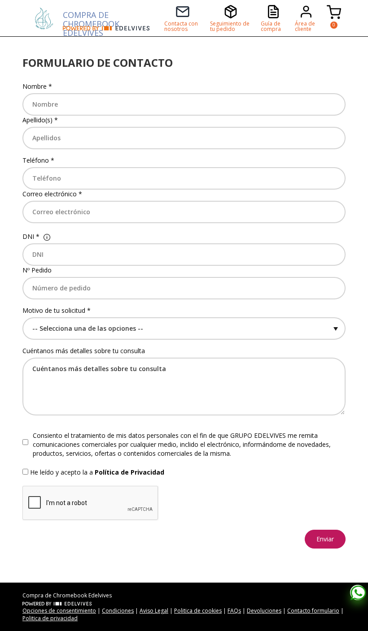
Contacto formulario (313, 610)
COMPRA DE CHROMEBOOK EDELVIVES (91, 17)
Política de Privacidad (129, 472)
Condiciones (118, 610)
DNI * (30, 236)
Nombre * (37, 86)
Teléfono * (38, 160)
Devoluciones (264, 610)
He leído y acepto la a (97, 472)
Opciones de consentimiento (59, 610)
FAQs (234, 610)
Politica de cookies (198, 610)
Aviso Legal (154, 610)
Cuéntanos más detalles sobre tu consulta (83, 350)
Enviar (325, 539)
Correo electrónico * (52, 194)
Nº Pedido (37, 270)
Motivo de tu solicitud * (56, 310)
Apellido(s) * (40, 120)
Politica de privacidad (50, 618)
